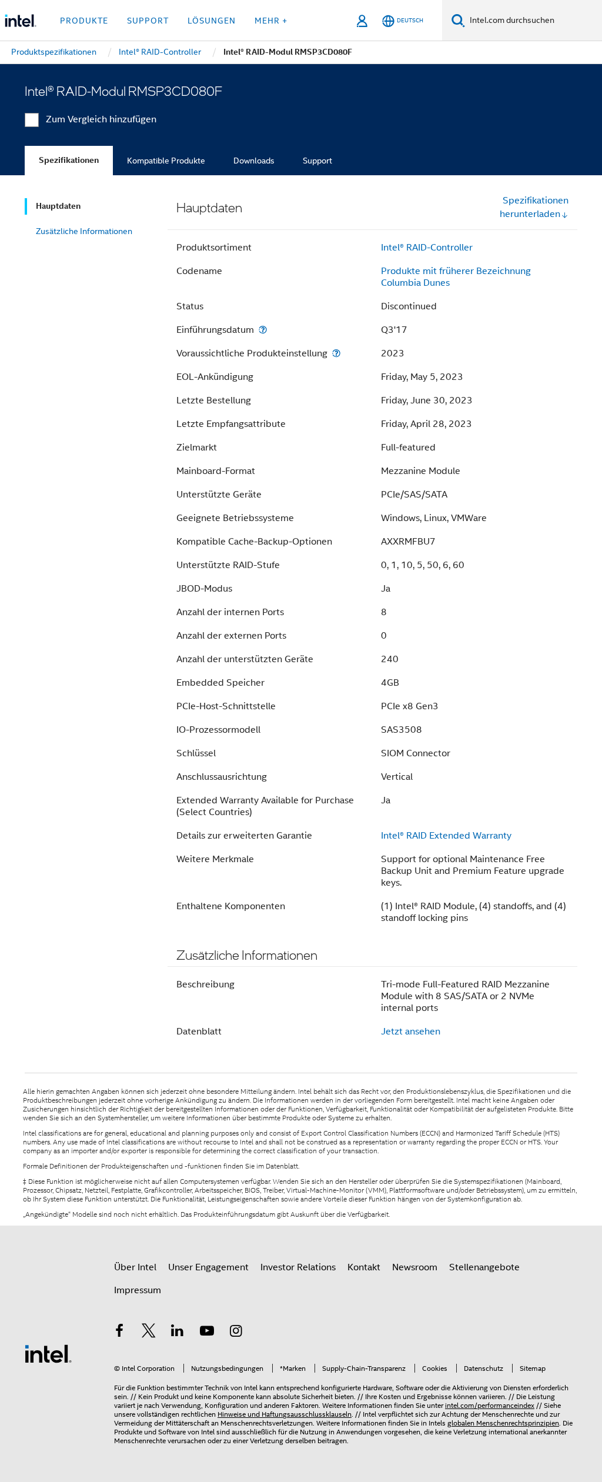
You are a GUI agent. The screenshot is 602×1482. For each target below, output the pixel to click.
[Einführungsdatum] (262, 330)
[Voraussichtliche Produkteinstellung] (336, 353)
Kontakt (363, 1267)
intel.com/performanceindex (489, 1405)
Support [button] (148, 20)
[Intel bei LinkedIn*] (178, 1332)
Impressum (137, 1290)
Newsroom (414, 1267)
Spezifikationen (69, 160)
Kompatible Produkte (166, 160)
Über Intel (135, 1267)
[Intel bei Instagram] (236, 1332)
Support (317, 160)
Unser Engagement (208, 1267)
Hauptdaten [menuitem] (58, 206)
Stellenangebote (484, 1267)
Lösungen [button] (212, 20)
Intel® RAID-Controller (427, 247)
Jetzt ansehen (410, 1031)
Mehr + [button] (271, 20)
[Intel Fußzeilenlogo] (48, 1353)
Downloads (254, 160)
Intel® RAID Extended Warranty (446, 836)
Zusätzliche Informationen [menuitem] (84, 231)
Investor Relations (298, 1267)
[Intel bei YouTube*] (207, 1332)
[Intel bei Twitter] (149, 1332)
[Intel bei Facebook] (119, 1332)
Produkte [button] (84, 20)
